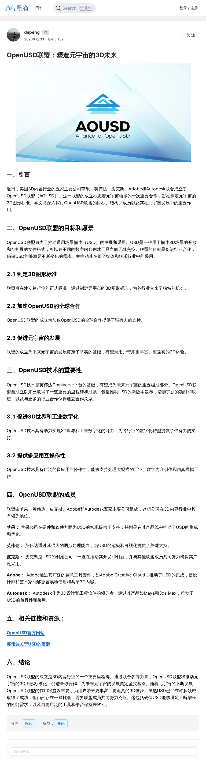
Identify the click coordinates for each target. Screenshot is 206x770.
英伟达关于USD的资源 (28, 644)
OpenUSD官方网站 (26, 632)
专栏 (40, 7)
